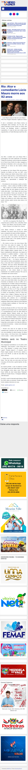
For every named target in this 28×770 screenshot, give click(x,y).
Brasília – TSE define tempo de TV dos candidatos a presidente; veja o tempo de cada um (16, 31)
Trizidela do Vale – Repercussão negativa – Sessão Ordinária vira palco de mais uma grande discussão (16, 37)
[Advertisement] (14, 144)
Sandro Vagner (19, 99)
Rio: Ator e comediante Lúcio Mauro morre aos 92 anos (13, 91)
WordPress (9, 768)
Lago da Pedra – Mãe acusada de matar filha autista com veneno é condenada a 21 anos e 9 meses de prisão (16, 24)
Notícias (5, 417)
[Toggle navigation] (3, 8)
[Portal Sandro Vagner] (8, 3)
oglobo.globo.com (10, 385)
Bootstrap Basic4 (18, 768)
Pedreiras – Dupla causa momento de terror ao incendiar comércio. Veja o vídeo (16, 44)
